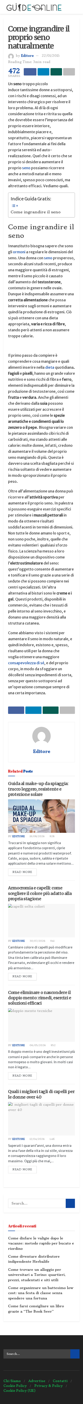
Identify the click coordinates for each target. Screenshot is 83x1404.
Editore (27, 55)
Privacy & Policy (48, 1386)
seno (26, 168)
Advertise (36, 1381)
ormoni (19, 252)
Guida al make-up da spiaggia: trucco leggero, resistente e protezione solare (38, 789)
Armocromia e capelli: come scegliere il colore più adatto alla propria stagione (39, 893)
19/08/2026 (37, 836)
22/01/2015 (50, 55)
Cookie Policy (15, 1386)
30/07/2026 (37, 940)
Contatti (60, 1381)
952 (53, 1045)
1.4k (52, 1139)
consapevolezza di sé (26, 663)
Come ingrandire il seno (36, 212)
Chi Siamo (12, 1381)
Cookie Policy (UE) (19, 1390)
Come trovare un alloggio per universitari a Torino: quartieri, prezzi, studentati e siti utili (36, 1275)
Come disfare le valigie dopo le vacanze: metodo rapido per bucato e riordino (41, 1243)
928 (51, 836)
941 (52, 940)
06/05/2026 (37, 1045)
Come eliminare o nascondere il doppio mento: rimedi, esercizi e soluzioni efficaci (39, 998)
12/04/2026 (37, 1139)
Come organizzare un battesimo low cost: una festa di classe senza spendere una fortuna (40, 1293)
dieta (50, 367)
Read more (22, 872)
